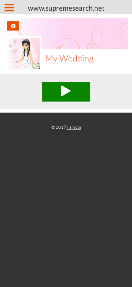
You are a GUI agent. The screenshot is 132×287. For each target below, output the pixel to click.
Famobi (74, 127)
